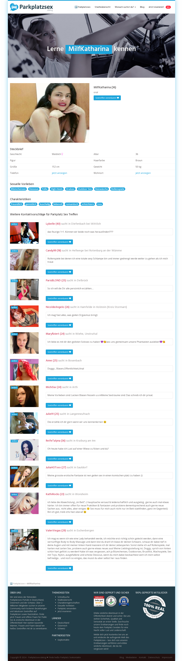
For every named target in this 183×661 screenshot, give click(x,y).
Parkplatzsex (19, 583)
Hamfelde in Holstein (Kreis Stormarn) (103, 307)
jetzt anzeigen (59, 173)
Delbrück (82, 280)
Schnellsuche (63, 597)
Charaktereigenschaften (69, 602)
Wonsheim (81, 494)
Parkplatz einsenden (67, 608)
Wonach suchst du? (124, 7)
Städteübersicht (103, 7)
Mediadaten (131, 657)
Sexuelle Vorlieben (66, 605)
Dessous (33, 189)
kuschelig (45, 204)
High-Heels (57, 189)
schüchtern (88, 204)
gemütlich (31, 204)
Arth (75, 387)
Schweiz (61, 628)
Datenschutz (154, 657)
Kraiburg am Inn (86, 441)
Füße (44, 189)
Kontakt (142, 657)
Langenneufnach (80, 414)
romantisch (72, 204)
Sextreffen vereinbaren (106, 97)
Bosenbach (75, 360)
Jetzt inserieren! (159, 7)
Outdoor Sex (85, 189)
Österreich (62, 625)
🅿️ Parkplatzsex (82, 7)
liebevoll (57, 204)
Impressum (167, 657)
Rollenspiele (117, 189)
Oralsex (70, 189)
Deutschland (63, 622)
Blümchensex (18, 189)
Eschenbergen (85, 530)
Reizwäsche (101, 189)
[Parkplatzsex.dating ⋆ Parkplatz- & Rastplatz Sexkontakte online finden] (31, 7)
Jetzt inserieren (64, 611)
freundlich (16, 204)
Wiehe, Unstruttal (86, 334)
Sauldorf (82, 467)
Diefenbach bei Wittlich (86, 224)
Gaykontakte (63, 639)
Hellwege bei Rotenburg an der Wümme (97, 250)
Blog (142, 7)
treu (99, 204)
